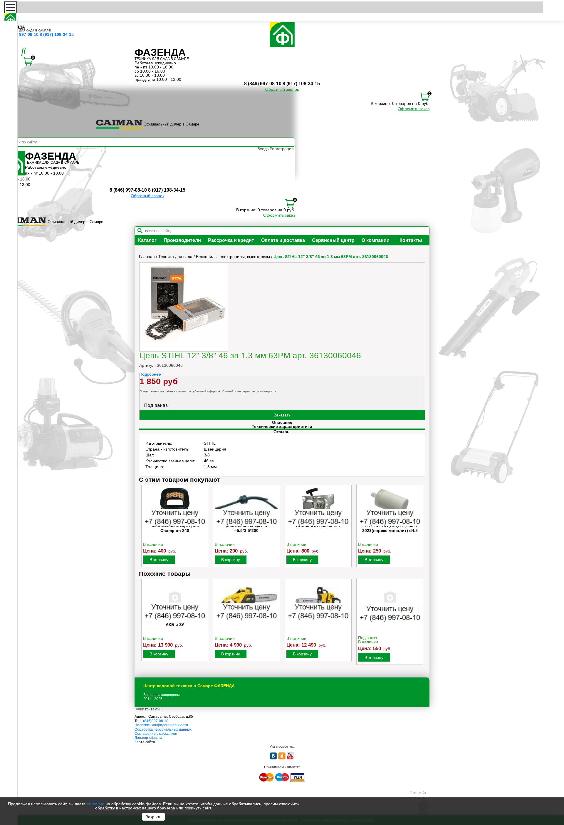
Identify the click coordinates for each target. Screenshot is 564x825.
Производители (182, 240)
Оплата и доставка (283, 240)
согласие (95, 803)
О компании (376, 240)
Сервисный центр (333, 240)
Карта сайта (145, 742)
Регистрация (282, 148)
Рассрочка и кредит (231, 240)
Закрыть (153, 816)
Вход (262, 148)
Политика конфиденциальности (161, 725)
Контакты (411, 240)
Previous (144, 528)
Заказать (282, 415)
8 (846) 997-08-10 (21, 34)
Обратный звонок (282, 89)
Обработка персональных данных (163, 729)
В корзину (159, 559)
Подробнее (150, 374)
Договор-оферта (148, 738)
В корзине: (381, 103)
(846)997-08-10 (155, 721)
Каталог (147, 240)
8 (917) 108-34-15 (57, 34)
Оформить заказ (413, 109)
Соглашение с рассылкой (156, 734)
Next (420, 528)
